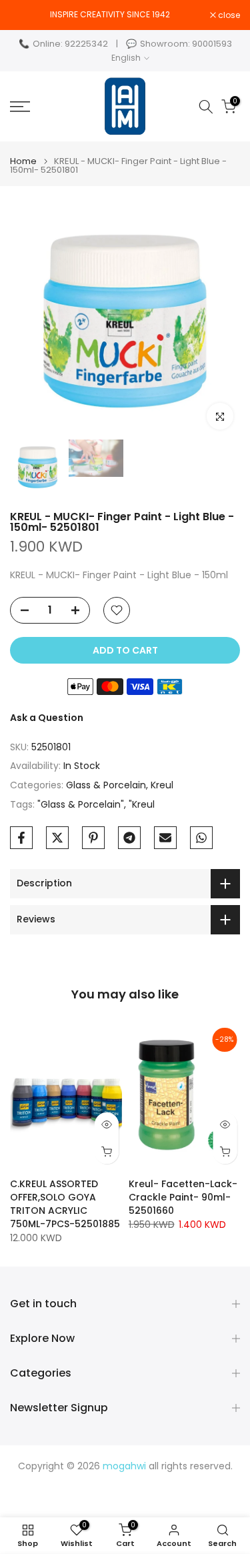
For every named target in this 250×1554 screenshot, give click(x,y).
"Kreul (142, 804)
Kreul (162, 785)
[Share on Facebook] (21, 837)
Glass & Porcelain (106, 785)
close (228, 15)
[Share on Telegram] (129, 837)
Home (23, 161)
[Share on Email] (165, 837)
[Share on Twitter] (57, 837)
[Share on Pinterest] (93, 837)
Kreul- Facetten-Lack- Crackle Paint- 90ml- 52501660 (183, 1197)
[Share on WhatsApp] (201, 837)
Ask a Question (46, 717)
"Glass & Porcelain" (80, 804)
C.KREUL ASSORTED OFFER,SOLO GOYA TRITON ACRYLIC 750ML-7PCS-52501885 (65, 1204)
